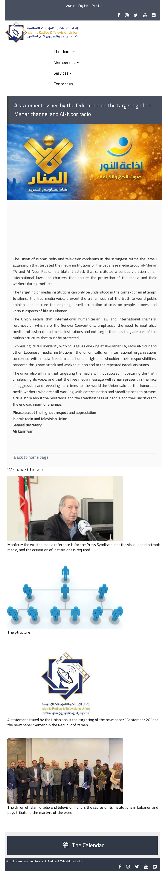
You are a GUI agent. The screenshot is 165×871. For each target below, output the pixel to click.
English (83, 6)
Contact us (63, 84)
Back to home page (31, 457)
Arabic (70, 6)
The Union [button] (62, 51)
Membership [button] (64, 62)
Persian (97, 6)
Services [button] (61, 73)
